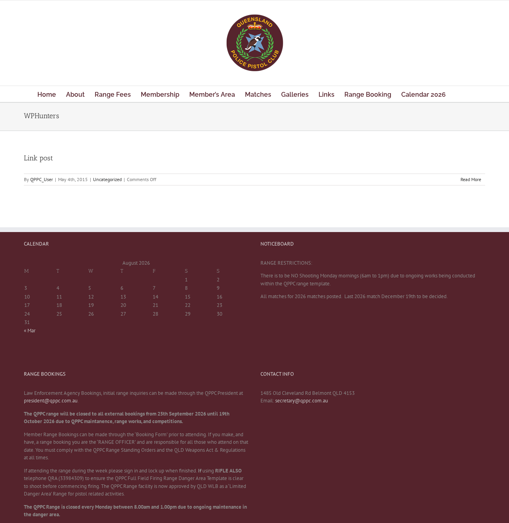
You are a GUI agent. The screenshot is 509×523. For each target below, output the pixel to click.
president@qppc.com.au (51, 400)
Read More (470, 179)
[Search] (459, 94)
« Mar (29, 330)
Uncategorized (107, 179)
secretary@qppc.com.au (301, 400)
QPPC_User (41, 179)
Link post (38, 158)
